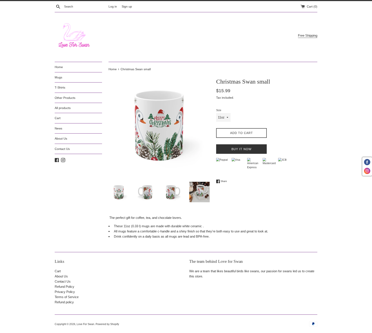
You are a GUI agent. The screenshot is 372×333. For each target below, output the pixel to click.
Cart (57, 118)
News (58, 128)
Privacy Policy (65, 292)
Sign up (127, 6)
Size (218, 110)
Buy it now (241, 149)
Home (59, 67)
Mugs (58, 77)
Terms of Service (67, 297)
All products (63, 108)
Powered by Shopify (107, 324)
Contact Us (62, 149)
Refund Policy (64, 286)
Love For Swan (85, 324)
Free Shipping (307, 35)
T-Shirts (60, 87)
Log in (112, 6)
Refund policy (64, 302)
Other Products (65, 98)
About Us (61, 138)
